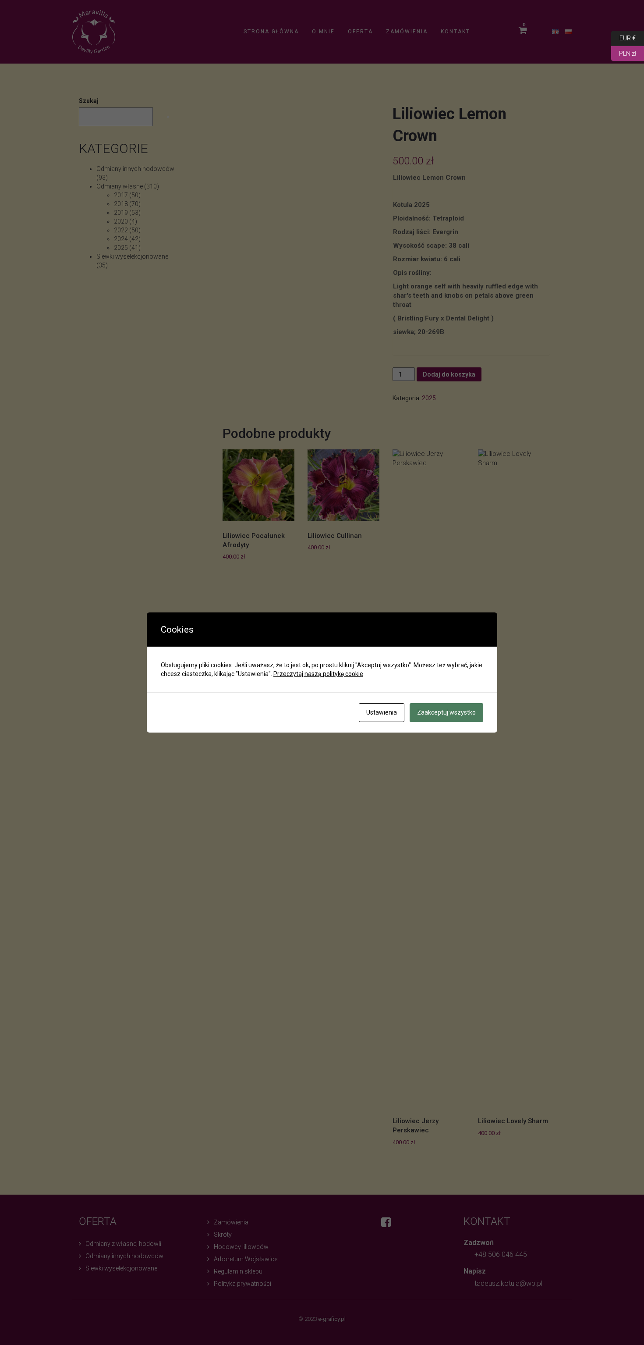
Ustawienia (381, 712)
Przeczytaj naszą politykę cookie (318, 673)
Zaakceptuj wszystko (446, 712)
